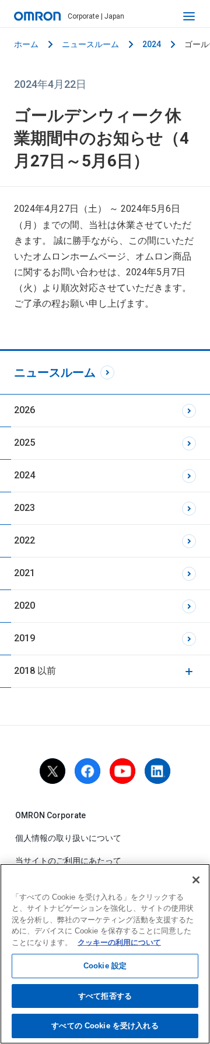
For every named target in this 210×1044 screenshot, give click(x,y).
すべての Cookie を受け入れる (104, 1025)
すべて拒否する (105, 996)
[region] (105, 954)
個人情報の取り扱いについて (68, 838)
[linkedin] (157, 771)
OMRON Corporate (50, 815)
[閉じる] (196, 880)
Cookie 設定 (105, 965)
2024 (151, 44)
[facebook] (87, 771)
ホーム (26, 44)
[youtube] (122, 771)
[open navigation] (189, 16)
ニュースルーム (90, 44)
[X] (52, 771)
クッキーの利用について (119, 942)
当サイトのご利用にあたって (68, 860)
